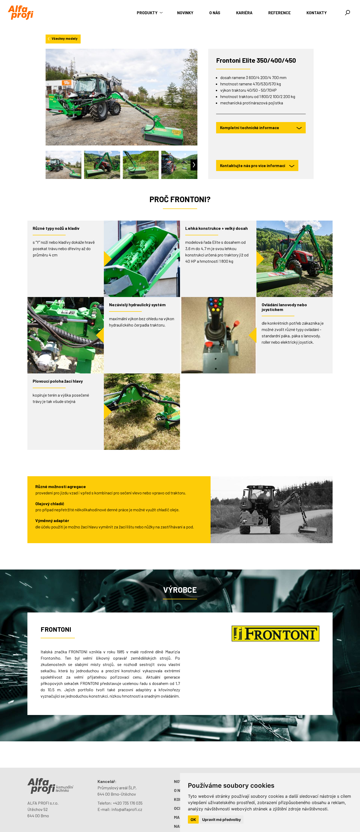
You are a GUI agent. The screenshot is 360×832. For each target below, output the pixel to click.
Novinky (185, 12)
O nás (214, 12)
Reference (279, 12)
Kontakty (317, 12)
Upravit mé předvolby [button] (221, 819)
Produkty (147, 12)
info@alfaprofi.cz (126, 809)
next (194, 165)
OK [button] (193, 819)
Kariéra (244, 12)
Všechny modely (64, 38)
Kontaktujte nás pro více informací (252, 165)
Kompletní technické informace (249, 127)
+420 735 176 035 (128, 802)
